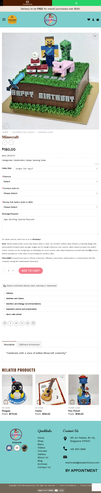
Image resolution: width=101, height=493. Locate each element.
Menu (41, 444)
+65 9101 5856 (78, 449)
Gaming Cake (45, 132)
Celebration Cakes (23, 132)
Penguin (6, 410)
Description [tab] (9, 344)
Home (5, 132)
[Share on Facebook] (10, 323)
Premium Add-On (10, 188)
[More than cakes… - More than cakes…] (50, 19)
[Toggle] (4, 293)
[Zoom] (6, 126)
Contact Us (44, 467)
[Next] (99, 397)
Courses (42, 450)
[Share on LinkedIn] (33, 323)
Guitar (38, 410)
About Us (43, 457)
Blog (40, 460)
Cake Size (6, 168)
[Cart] (97, 20)
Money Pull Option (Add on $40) (17, 202)
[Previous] (2, 397)
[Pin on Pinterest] (27, 323)
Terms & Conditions (67, 485)
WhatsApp (36, 239)
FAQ (90, 250)
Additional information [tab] (29, 344)
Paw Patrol (74, 410)
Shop (40, 441)
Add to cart (31, 270)
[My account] (93, 19)
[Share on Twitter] (16, 323)
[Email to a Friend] (22, 323)
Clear (96, 164)
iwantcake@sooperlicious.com (82, 462)
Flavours (6, 176)
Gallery (42, 454)
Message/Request (10, 214)
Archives (42, 464)
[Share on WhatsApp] (4, 323)
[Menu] (4, 19)
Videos (41, 447)
